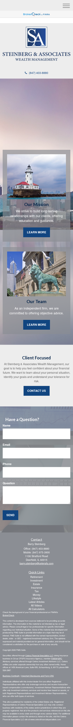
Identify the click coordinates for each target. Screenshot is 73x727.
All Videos (36, 605)
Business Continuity (11, 675)
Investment (36, 580)
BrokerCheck (8, 615)
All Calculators (36, 609)
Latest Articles (36, 602)
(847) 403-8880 (38, 73)
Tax (37, 591)
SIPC (60, 658)
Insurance (36, 587)
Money (36, 594)
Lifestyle (36, 598)
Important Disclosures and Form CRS (37, 675)
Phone (7, 464)
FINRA (54, 658)
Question (9, 483)
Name (6, 425)
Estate (36, 584)
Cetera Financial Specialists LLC (39, 655)
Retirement (36, 577)
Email (6, 445)
